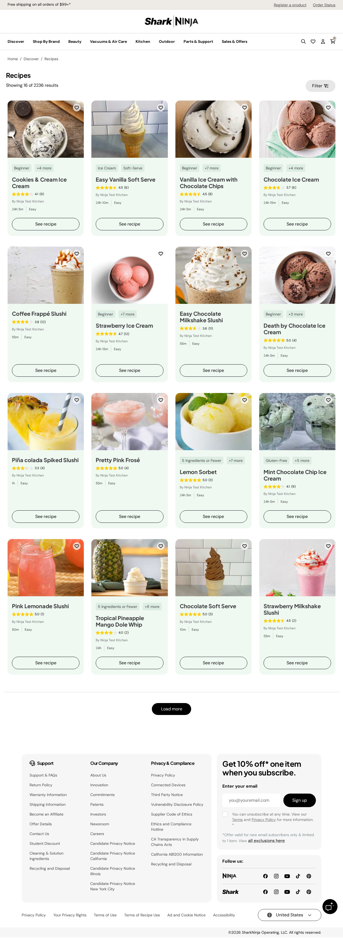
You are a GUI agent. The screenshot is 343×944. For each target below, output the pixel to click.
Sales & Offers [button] (234, 41)
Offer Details (41, 823)
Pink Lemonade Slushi (40, 606)
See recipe (45, 224)
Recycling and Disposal (50, 868)
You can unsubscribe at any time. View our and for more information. (272, 819)
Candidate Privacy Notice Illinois (112, 871)
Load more (171, 709)
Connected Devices (168, 784)
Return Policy (41, 784)
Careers (97, 833)
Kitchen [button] (143, 41)
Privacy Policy (163, 775)
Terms (237, 819)
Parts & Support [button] (198, 41)
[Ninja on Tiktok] (298, 876)
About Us (98, 775)
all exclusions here (266, 840)
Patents (97, 804)
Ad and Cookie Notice (186, 915)
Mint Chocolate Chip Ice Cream (295, 475)
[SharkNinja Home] (171, 21)
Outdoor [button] (167, 41)
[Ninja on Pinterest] (309, 876)
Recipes (51, 58)
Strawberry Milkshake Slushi (292, 609)
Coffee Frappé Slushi (39, 313)
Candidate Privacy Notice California (112, 856)
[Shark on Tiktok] (298, 891)
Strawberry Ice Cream (124, 325)
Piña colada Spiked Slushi (45, 460)
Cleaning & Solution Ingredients (46, 856)
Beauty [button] (74, 41)
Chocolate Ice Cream (291, 179)
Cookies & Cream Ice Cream (39, 182)
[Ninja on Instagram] (276, 876)
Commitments (102, 794)
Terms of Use (105, 915)
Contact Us (39, 833)
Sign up (299, 800)
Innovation (99, 784)
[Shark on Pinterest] (309, 891)
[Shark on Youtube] (287, 891)
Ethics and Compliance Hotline (171, 826)
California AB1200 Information (177, 854)
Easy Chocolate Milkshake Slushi (201, 316)
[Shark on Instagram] (276, 891)
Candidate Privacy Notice (112, 843)
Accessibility (224, 915)
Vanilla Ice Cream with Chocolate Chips (209, 182)
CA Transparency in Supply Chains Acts (175, 842)
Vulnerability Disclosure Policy (177, 804)
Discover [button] (16, 41)
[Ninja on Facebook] (265, 876)
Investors (98, 814)
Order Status (324, 4)
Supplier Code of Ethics (171, 814)
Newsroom (99, 823)
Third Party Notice (167, 794)
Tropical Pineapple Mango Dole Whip (120, 621)
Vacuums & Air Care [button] (108, 41)
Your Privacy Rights (69, 915)
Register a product (290, 4)
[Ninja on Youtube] (287, 876)
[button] (303, 41)
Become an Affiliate (46, 814)
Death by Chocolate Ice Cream (294, 328)
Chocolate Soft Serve (208, 606)
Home (13, 58)
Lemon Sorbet (198, 472)
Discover (31, 58)
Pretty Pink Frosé (118, 460)
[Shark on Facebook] (265, 891)
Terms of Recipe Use (142, 915)
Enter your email (239, 786)
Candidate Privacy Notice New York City (112, 886)
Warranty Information (48, 794)
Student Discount (45, 843)
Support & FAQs (43, 775)
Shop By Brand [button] (46, 41)
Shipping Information (48, 804)
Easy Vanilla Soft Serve (125, 179)
